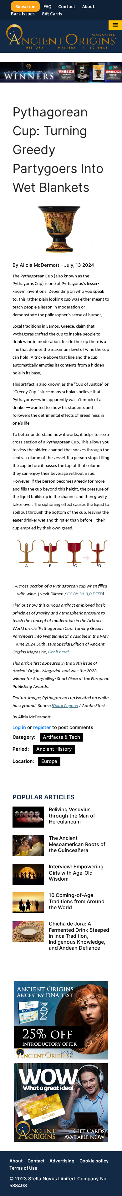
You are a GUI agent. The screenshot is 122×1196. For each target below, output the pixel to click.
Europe (49, 761)
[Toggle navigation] (115, 25)
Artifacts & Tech (61, 737)
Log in (19, 727)
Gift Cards (52, 14)
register (42, 727)
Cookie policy (94, 1160)
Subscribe (25, 6)
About (88, 6)
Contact (66, 6)
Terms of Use (23, 1168)
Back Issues (23, 14)
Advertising (61, 1160)
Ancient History (54, 749)
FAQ (47, 6)
